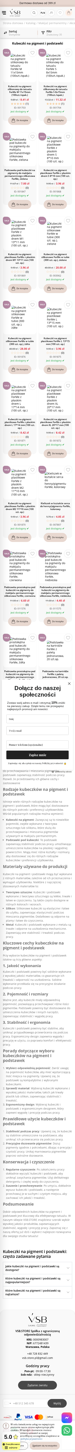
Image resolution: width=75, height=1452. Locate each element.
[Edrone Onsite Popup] (37, 726)
